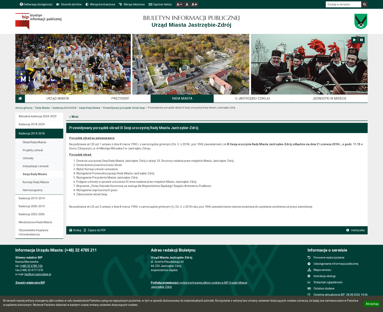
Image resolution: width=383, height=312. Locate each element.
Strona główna (23, 107)
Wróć (75, 116)
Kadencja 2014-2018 (64, 107)
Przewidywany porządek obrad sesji (124, 107)
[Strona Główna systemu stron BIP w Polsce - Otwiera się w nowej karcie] (38, 21)
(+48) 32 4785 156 (31, 266)
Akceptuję (372, 304)
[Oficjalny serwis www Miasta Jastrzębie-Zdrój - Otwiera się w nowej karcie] (361, 21)
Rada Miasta (42, 107)
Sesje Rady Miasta (89, 107)
